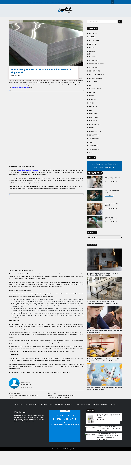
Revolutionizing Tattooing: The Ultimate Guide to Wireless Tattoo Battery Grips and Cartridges (107, 435)
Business (92, 51)
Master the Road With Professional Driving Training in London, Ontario (104, 331)
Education (93, 82)
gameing (92, 103)
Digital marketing (41, 2)
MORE (74, 2)
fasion (92, 92)
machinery (93, 117)
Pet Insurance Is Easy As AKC (112, 191)
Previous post (14, 393)
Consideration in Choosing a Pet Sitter (111, 218)
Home (30, 2)
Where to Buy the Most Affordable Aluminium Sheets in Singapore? (41, 71)
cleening (93, 57)
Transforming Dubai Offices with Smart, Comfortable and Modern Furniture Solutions (102, 303)
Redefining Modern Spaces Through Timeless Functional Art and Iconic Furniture (102, 274)
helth (91, 110)
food (91, 96)
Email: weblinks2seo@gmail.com (104, 167)
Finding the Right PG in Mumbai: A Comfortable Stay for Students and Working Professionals (103, 360)
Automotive (94, 40)
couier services (95, 67)
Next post (51, 393)
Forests (92, 99)
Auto (34, 2)
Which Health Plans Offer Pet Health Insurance (113, 178)
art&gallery (94, 33)
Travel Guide (94, 146)
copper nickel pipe (96, 64)
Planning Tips (95, 131)
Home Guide (61, 2)
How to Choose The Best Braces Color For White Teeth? (23, 396)
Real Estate (94, 135)
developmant (94, 71)
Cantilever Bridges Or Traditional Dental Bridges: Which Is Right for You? (109, 427)
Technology (94, 138)
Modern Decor (69, 2)
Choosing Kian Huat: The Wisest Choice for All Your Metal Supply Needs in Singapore (61, 396)
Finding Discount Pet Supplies (111, 204)
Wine (91, 153)
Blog (92, 47)
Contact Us (80, 2)
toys (91, 142)
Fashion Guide (50, 2)
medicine (93, 121)
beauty (92, 44)
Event (91, 85)
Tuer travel (94, 149)
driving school (95, 78)
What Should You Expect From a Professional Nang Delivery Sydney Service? (104, 388)
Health (56, 2)
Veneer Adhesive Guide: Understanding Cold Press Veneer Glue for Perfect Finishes (108, 415)
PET (91, 128)
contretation (94, 60)
